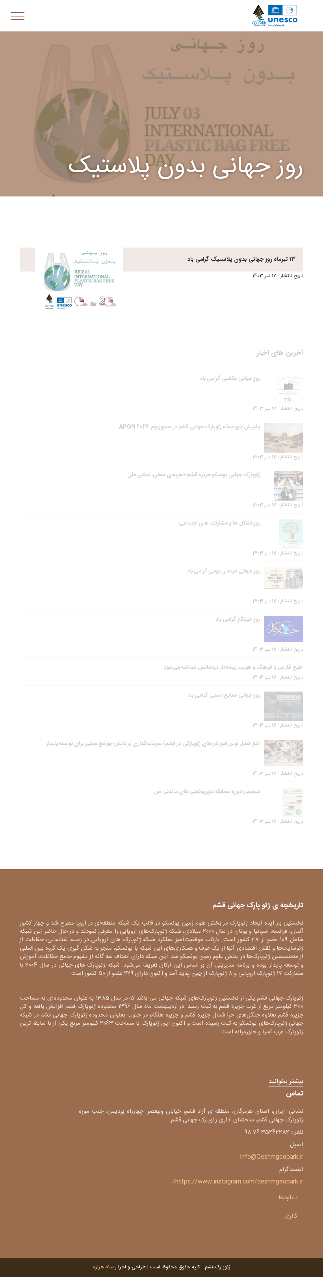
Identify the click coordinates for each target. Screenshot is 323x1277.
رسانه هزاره (105, 1267)
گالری (290, 1216)
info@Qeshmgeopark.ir (271, 1157)
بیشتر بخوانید (286, 1082)
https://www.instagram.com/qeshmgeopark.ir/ (238, 1182)
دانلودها (287, 1198)
